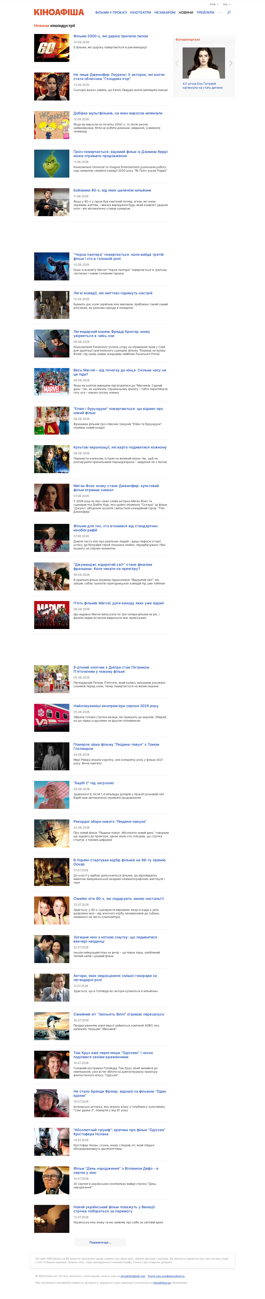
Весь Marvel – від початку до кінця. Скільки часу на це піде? (119, 372)
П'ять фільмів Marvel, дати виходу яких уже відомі (118, 603)
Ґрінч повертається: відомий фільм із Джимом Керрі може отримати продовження (120, 154)
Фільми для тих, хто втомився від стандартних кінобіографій (115, 528)
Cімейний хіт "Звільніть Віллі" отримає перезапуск (118, 1014)
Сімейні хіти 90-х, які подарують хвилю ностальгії (118, 899)
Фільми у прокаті (111, 12)
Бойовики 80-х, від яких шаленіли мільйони (112, 190)
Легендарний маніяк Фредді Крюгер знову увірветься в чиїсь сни (111, 334)
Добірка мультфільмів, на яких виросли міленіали (117, 113)
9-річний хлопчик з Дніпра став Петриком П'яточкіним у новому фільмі (111, 669)
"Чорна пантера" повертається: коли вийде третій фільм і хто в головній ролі (118, 256)
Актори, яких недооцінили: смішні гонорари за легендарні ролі (115, 978)
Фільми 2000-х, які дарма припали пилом (110, 36)
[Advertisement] (101, 234)
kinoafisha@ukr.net (133, 1276)
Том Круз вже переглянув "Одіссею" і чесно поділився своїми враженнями (113, 1055)
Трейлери (205, 12)
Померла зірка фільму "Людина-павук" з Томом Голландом (116, 746)
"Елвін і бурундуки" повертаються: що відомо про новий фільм (118, 411)
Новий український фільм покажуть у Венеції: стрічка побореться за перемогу (114, 1209)
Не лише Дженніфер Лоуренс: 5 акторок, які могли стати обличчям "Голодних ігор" (119, 77)
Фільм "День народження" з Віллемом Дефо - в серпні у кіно (116, 1170)
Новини (186, 12)
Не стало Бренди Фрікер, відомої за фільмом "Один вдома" (119, 1093)
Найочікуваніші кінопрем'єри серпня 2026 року (116, 706)
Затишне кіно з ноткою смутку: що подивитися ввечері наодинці (115, 939)
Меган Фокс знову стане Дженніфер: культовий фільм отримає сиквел (116, 488)
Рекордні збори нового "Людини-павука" (110, 821)
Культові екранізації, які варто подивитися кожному (120, 447)
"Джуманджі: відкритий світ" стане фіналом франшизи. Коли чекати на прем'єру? (112, 566)
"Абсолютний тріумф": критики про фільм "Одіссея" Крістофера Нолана (119, 1132)
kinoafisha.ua (162, 1282)
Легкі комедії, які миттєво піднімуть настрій (112, 293)
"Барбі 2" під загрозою (93, 783)
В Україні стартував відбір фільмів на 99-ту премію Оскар (119, 862)
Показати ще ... (100, 1242)
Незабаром (164, 12)
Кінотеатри (140, 12)
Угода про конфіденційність (166, 1276)
